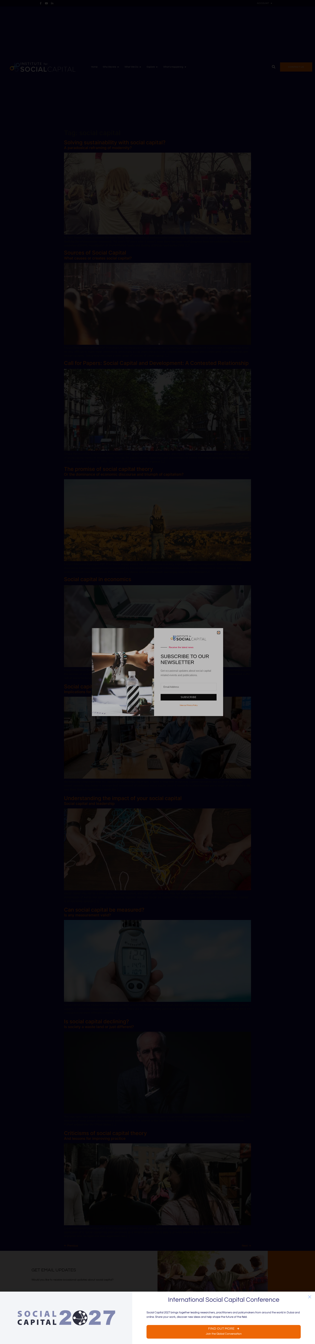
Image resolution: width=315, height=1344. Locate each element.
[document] (157, 672)
